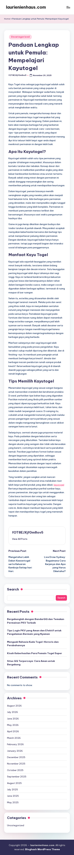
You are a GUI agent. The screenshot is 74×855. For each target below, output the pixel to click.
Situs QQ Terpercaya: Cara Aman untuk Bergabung (31, 662)
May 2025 (13, 802)
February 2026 (15, 744)
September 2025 (16, 776)
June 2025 (13, 795)
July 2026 (12, 712)
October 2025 (15, 770)
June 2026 (13, 718)
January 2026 (15, 750)
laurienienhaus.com (26, 7)
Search (13, 589)
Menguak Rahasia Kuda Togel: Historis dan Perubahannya (33, 643)
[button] (19, 539)
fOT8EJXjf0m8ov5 (27, 532)
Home (7, 19)
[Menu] (68, 7)
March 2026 (14, 737)
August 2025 (14, 783)
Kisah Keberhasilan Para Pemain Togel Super (34, 653)
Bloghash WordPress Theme (42, 849)
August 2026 (14, 705)
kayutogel (59, 484)
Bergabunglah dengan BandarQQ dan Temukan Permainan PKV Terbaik (35, 621)
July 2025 (12, 789)
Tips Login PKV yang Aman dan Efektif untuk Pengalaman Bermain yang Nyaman (34, 632)
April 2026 (13, 731)
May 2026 (13, 725)
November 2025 (16, 763)
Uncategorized (20, 37)
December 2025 (16, 757)
